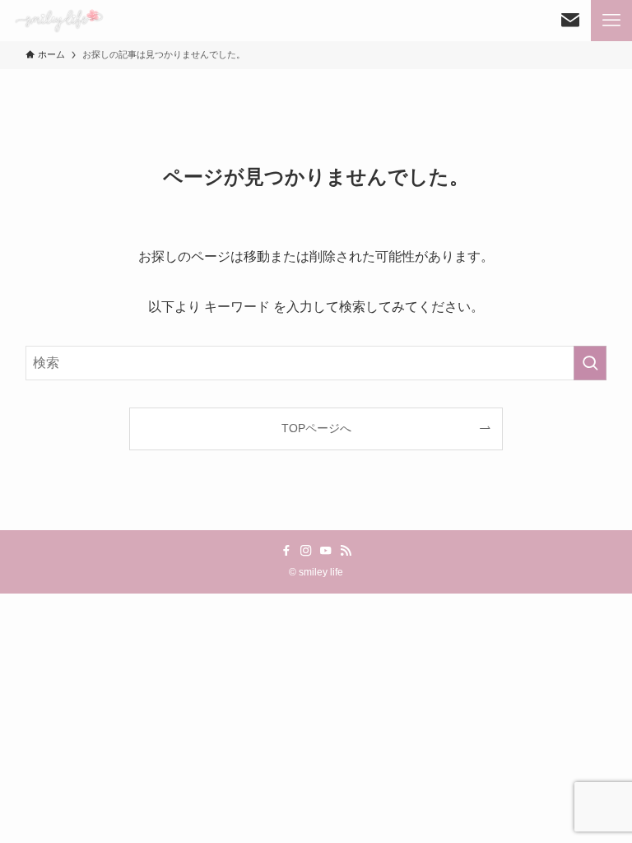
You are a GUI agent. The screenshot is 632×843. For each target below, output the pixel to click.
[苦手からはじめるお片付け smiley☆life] (58, 20)
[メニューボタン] (611, 20)
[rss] (345, 550)
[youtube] (325, 550)
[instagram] (306, 550)
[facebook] (286, 550)
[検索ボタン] (570, 20)
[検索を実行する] (590, 363)
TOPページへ (316, 428)
